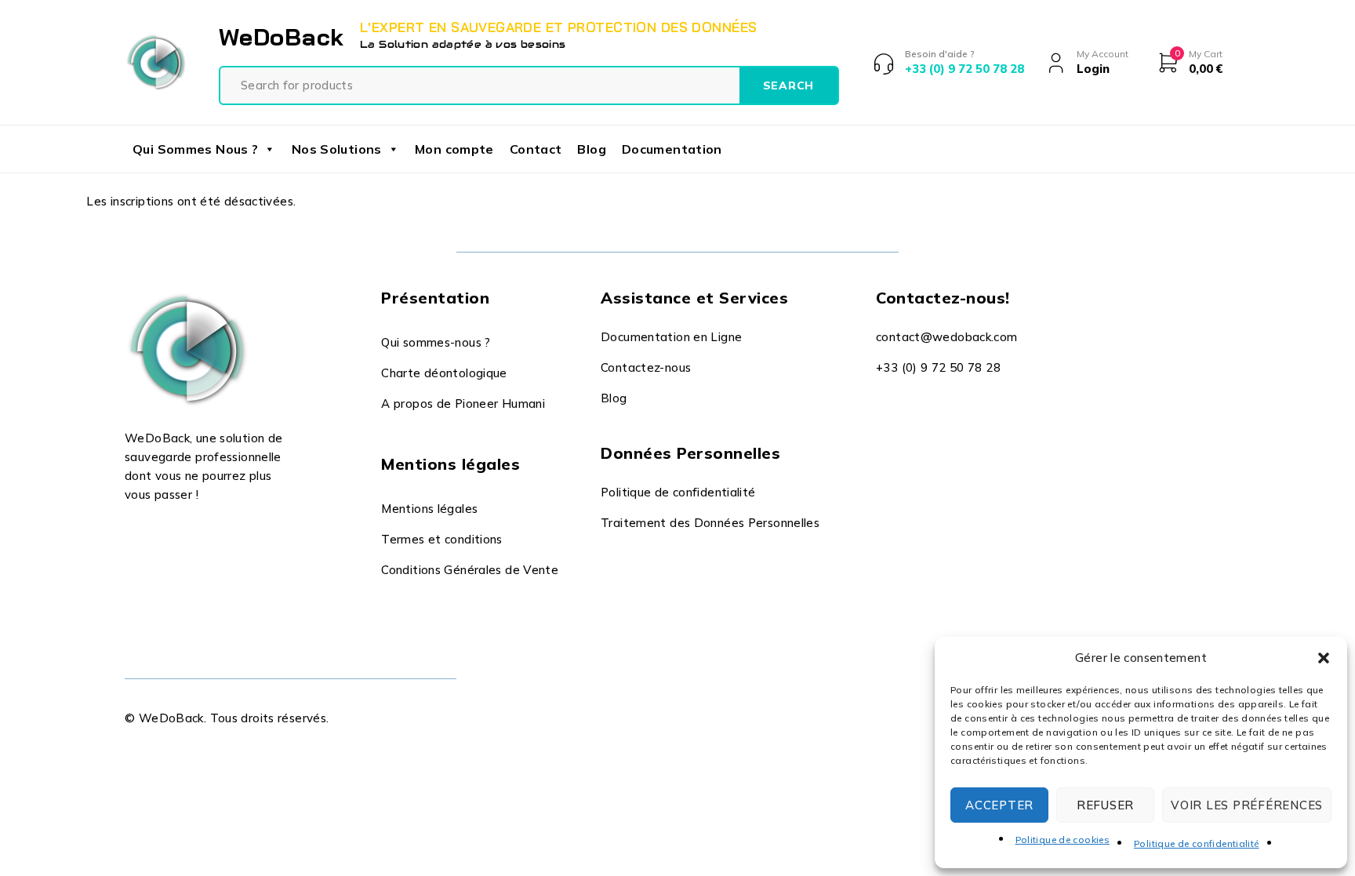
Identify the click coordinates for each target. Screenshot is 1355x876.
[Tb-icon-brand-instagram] (206, 533)
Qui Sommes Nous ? (195, 149)
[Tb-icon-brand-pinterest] (241, 533)
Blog (591, 149)
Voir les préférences (1247, 805)
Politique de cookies (1062, 839)
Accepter (999, 805)
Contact (536, 149)
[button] (1323, 658)
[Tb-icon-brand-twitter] (170, 533)
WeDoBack (281, 37)
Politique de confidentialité (1196, 843)
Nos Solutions (337, 149)
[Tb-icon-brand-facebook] (134, 533)
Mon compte (454, 149)
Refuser (1105, 805)
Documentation (672, 149)
